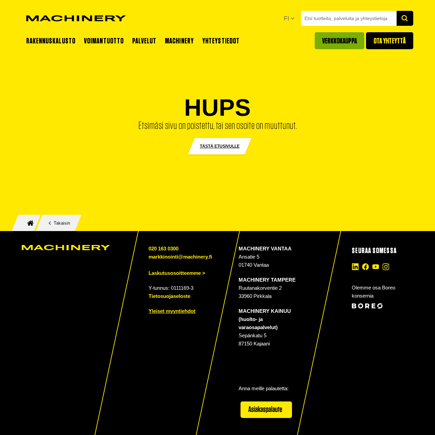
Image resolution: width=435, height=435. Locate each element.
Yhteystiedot (221, 40)
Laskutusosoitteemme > (177, 273)
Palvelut (144, 40)
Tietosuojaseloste (169, 296)
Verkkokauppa (339, 40)
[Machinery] (76, 18)
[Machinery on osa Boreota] (382, 305)
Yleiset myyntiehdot (172, 311)
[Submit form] (405, 18)
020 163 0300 (163, 248)
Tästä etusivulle (220, 146)
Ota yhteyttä (389, 40)
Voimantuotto (104, 40)
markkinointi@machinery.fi (180, 257)
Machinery (179, 40)
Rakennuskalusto (51, 40)
